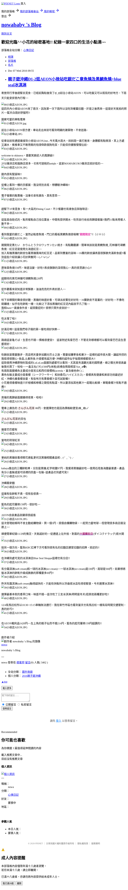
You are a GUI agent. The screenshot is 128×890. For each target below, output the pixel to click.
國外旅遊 (27, 671)
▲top (4, 681)
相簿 (10, 56)
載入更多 (7, 688)
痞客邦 (20, 662)
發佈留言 (7, 708)
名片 (10, 64)
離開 (19, 883)
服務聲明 (95, 843)
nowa (4, 644)
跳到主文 (6, 33)
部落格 (12, 60)
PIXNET (39, 843)
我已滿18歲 (8, 883)
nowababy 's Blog (21, 25)
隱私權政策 (82, 843)
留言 (27, 662)
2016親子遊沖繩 (31, 675)
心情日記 (28, 50)
